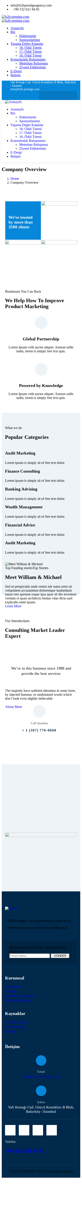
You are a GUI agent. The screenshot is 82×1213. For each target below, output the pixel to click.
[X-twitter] (44, 95)
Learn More (13, 606)
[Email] (41, 1060)
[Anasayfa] (13, 102)
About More (13, 707)
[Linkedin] (71, 95)
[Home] (11, 908)
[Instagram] (62, 95)
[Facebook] (53, 95)
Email (41, 1071)
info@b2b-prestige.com (41, 1077)
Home (14, 178)
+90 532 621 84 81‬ (25, 1151)
